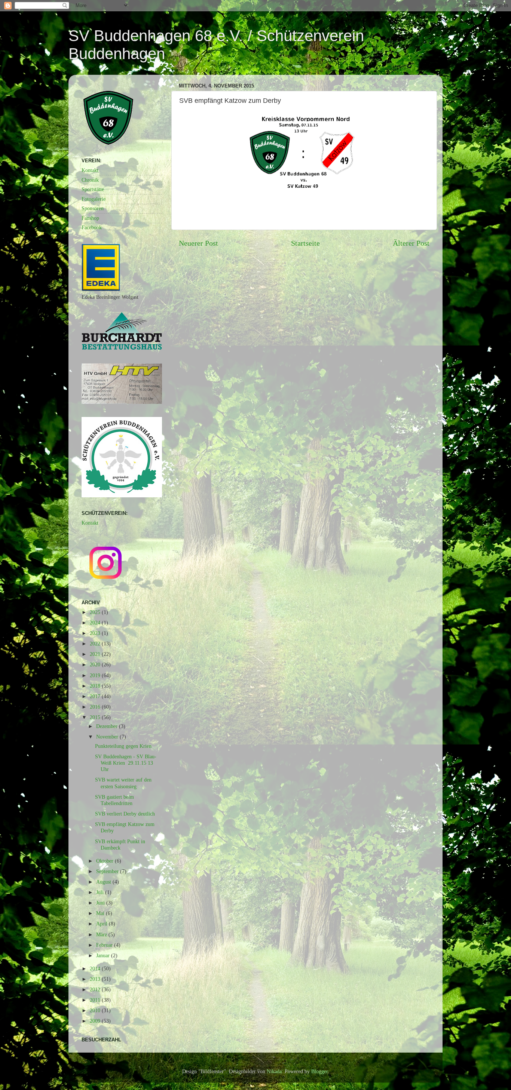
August (104, 882)
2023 (96, 633)
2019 (96, 675)
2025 (96, 612)
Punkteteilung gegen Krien (123, 746)
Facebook (92, 227)
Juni (101, 903)
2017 (96, 696)
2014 (96, 968)
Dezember (107, 726)
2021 (96, 654)
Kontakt (90, 170)
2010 (96, 1010)
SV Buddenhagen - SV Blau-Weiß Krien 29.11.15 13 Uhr (125, 763)
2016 (96, 707)
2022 (96, 644)
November (108, 737)
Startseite (305, 243)
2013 (96, 979)
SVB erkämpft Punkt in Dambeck (120, 844)
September (108, 871)
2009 (96, 1021)
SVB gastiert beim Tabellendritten (114, 800)
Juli (100, 892)
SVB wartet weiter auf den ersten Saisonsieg (123, 783)
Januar (103, 955)
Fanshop (90, 218)
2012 (96, 989)
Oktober (105, 861)
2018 (96, 686)
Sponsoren (93, 208)
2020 (96, 664)
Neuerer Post (198, 243)
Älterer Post (411, 243)
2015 (96, 717)
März (102, 934)
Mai (101, 913)
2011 (96, 1000)
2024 (96, 623)
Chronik (90, 180)
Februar (105, 945)
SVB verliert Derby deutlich (125, 814)
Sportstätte (93, 189)
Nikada (274, 1071)
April (102, 924)
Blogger (319, 1071)
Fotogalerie (93, 199)
